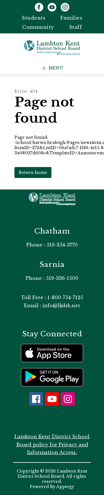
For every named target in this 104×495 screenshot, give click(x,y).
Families (71, 18)
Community (38, 27)
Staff (75, 27)
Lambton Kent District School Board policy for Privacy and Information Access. (52, 444)
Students (33, 18)
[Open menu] (52, 68)
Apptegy (65, 486)
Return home (33, 172)
